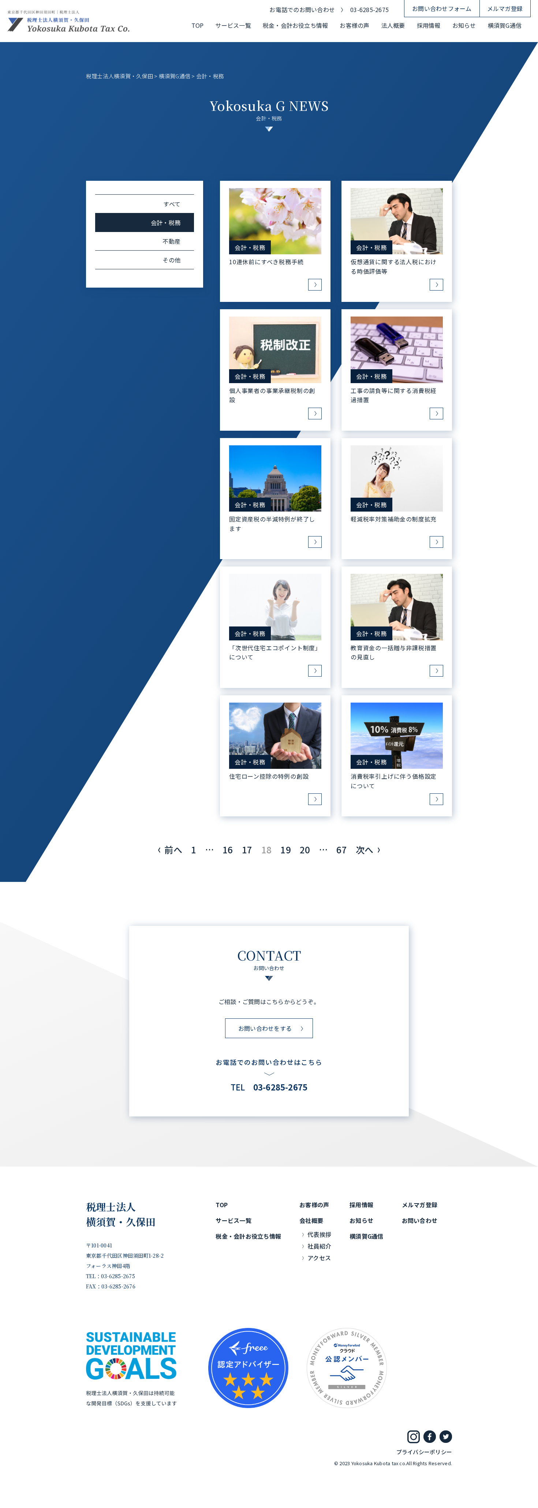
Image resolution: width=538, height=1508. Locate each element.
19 (285, 849)
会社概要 (311, 1220)
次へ (364, 849)
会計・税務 (250, 247)
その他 (171, 259)
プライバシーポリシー (424, 1452)
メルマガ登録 (505, 8)
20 (305, 849)
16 (228, 849)
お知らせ (464, 25)
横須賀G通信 (505, 25)
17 (247, 849)
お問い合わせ (419, 1220)
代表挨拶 (319, 1234)
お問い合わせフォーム (441, 8)
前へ (173, 849)
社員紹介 (319, 1246)
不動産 (171, 241)
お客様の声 (354, 25)
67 (341, 849)
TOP (197, 25)
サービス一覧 (233, 25)
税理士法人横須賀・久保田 (121, 1214)
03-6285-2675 (369, 9)
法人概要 (393, 25)
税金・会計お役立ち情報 (295, 25)
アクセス (319, 1257)
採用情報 (429, 25)
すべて (171, 203)
